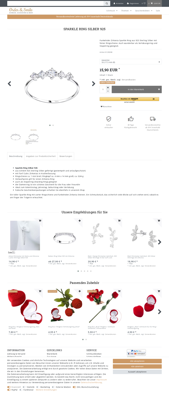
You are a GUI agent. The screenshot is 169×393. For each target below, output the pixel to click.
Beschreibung (15, 156)
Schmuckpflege (93, 356)
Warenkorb (52, 354)
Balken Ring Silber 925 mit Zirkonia (61, 256)
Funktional (28, 390)
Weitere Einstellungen (46, 390)
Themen (125, 10)
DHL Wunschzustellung (88, 387)
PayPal (14, 390)
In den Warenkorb (136, 89)
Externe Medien (63, 387)
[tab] (15, 156)
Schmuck (110, 10)
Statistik (30, 387)
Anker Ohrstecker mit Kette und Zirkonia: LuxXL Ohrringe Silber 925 (24, 257)
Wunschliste (107, 106)
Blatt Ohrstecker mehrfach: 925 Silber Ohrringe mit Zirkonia (141, 257)
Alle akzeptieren (137, 361)
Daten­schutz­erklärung (91, 382)
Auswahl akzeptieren (137, 371)
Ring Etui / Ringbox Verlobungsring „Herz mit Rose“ (24, 327)
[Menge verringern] (108, 91)
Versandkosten (128, 79)
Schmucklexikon (94, 354)
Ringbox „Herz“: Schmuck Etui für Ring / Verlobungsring (142, 327)
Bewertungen (66, 156)
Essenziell (16, 387)
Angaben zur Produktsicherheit (41, 156)
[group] (25, 236)
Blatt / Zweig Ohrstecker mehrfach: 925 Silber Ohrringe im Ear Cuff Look (102, 257)
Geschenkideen (142, 10)
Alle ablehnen (137, 366)
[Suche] (107, 3)
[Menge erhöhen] (108, 87)
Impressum (101, 379)
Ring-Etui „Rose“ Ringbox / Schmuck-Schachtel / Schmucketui (101, 327)
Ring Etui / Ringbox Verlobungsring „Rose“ (64, 327)
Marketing (45, 387)
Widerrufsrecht (14, 356)
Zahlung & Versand (16, 354)
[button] (129, 100)
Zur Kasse (51, 356)
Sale (158, 10)
